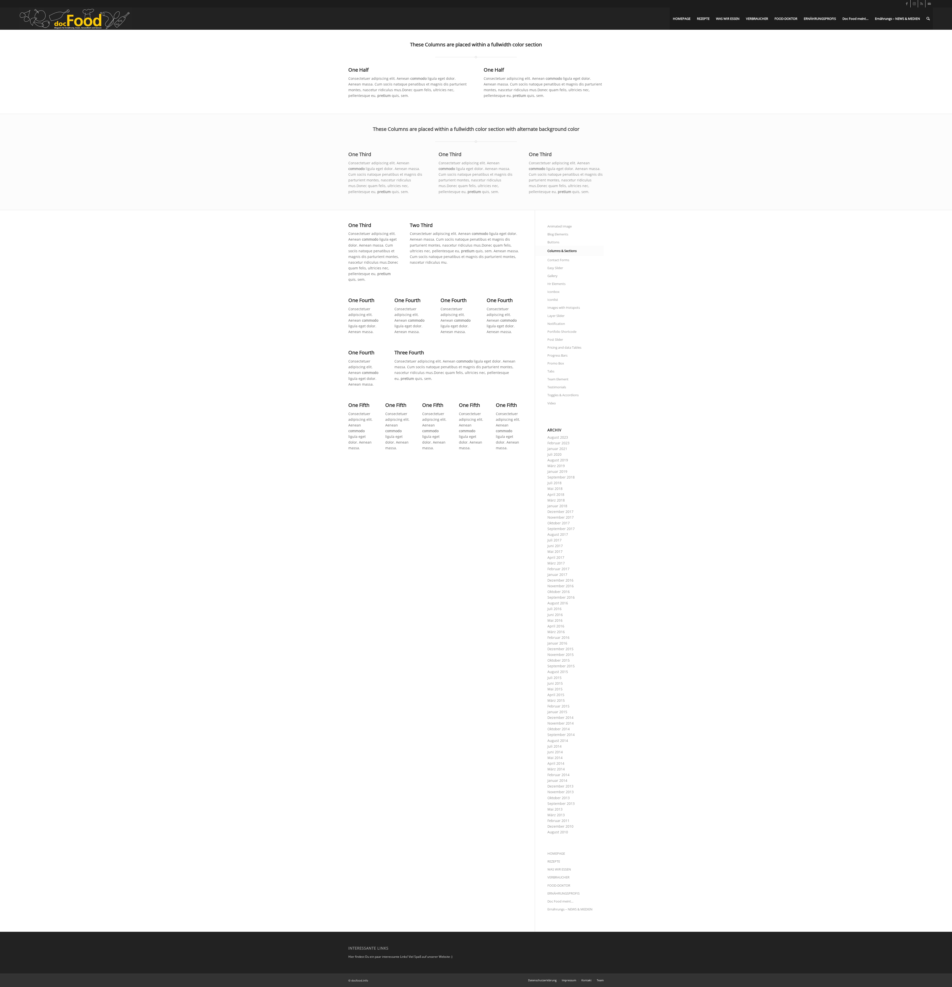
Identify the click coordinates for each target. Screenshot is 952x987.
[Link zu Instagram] (914, 3)
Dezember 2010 (560, 826)
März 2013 (556, 815)
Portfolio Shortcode (561, 331)
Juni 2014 (555, 752)
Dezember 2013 (560, 786)
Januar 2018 (557, 506)
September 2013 (561, 803)
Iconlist (552, 299)
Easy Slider (555, 268)
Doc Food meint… (560, 901)
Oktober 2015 (558, 660)
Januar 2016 (557, 643)
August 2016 (557, 603)
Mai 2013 (555, 809)
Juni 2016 (555, 614)
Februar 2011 (558, 820)
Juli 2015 (554, 677)
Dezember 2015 (560, 649)
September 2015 (561, 666)
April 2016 (555, 626)
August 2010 (557, 832)
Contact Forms (558, 260)
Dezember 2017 (560, 511)
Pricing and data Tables (564, 347)
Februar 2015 (558, 706)
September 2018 (561, 477)
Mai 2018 (555, 488)
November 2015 (560, 654)
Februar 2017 (558, 568)
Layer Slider (556, 315)
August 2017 (557, 534)
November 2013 (560, 792)
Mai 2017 (555, 551)
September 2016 (561, 597)
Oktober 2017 (558, 523)
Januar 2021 (557, 448)
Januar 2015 (557, 711)
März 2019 (556, 465)
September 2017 (561, 528)
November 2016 (560, 586)
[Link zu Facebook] (906, 3)
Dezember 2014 (560, 717)
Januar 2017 (557, 574)
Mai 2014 (555, 757)
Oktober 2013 (558, 797)
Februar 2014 (558, 774)
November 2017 (560, 517)
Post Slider (555, 339)
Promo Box (555, 363)
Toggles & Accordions (563, 395)
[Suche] (928, 18)
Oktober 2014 (558, 729)
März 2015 (556, 700)
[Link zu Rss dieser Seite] (921, 3)
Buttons (553, 242)
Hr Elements (556, 284)
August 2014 (557, 740)
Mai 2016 (555, 620)
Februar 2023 (558, 443)
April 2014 (555, 763)
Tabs (550, 371)
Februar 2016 (558, 637)
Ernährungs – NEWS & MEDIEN (570, 909)
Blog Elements (557, 234)
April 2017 (555, 557)
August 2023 (557, 437)
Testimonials (556, 387)
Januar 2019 (557, 471)
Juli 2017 (554, 540)
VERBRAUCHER (558, 877)
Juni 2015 (555, 683)
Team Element (557, 379)
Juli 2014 (554, 746)
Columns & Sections (562, 251)
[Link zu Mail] (929, 3)
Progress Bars (557, 355)
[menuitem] (682, 18)
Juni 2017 (555, 545)
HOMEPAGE (556, 853)
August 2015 (557, 671)
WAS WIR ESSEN (559, 869)
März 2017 (556, 563)
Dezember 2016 (560, 580)
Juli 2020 (554, 454)
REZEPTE (553, 861)
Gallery (552, 276)
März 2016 (556, 631)
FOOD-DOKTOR (558, 885)
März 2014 (556, 769)
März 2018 (556, 500)
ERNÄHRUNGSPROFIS (563, 893)
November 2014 (560, 723)
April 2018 (555, 494)
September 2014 (561, 734)
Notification (556, 323)
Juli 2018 (554, 482)
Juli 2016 (554, 608)
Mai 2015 (555, 689)
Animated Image (559, 226)
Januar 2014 (557, 780)
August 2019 (557, 460)
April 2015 (555, 694)
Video (551, 403)
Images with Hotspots (563, 307)
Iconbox (553, 291)
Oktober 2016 (558, 591)
